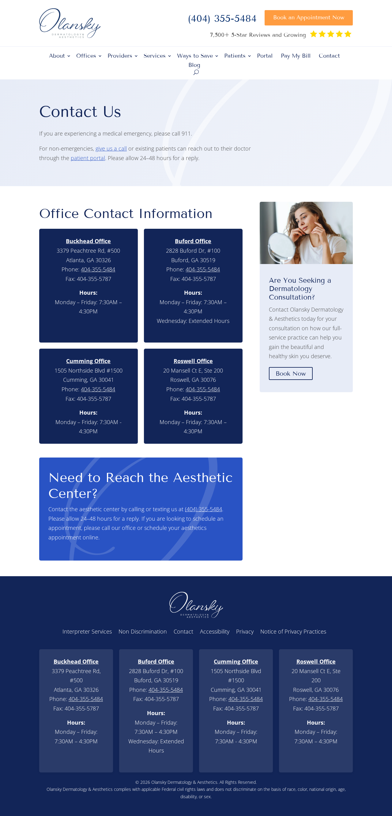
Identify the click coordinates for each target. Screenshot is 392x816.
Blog (194, 65)
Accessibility (214, 632)
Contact (329, 56)
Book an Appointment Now (308, 17)
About (57, 56)
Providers (119, 56)
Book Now (291, 373)
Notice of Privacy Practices (293, 632)
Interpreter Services (87, 632)
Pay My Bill (296, 56)
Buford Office (193, 241)
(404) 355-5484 (222, 20)
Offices (86, 56)
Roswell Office (193, 361)
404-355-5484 (98, 269)
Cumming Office (88, 361)
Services (155, 56)
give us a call (111, 148)
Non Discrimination (143, 632)
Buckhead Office (88, 241)
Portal (265, 56)
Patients (235, 56)
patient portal (88, 158)
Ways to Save (195, 56)
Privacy (245, 632)
